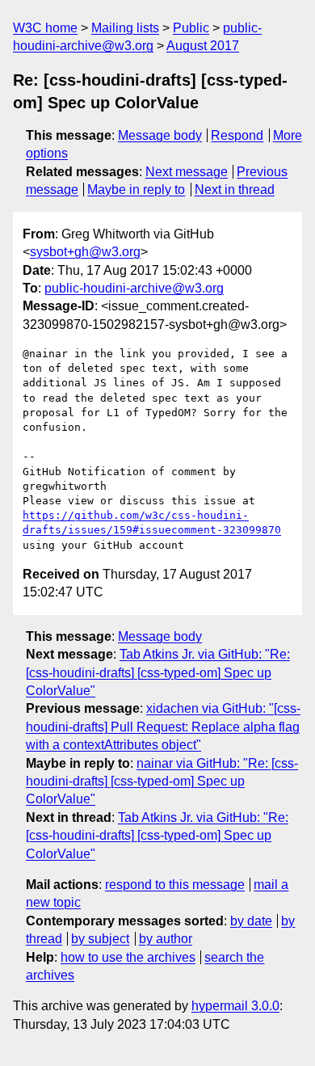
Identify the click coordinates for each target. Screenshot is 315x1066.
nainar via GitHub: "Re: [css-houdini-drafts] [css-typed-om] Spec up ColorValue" (162, 781)
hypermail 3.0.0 (235, 1006)
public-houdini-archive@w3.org (134, 288)
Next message (186, 172)
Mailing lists (125, 28)
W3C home (45, 28)
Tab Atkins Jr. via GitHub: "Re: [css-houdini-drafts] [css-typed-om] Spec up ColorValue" (158, 672)
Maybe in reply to (136, 189)
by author (165, 939)
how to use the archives (128, 957)
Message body (160, 135)
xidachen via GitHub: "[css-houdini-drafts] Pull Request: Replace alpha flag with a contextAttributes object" (163, 727)
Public (191, 28)
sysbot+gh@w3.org (85, 252)
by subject (100, 939)
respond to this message (175, 884)
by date (251, 921)
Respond (237, 135)
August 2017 (202, 46)
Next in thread (235, 189)
